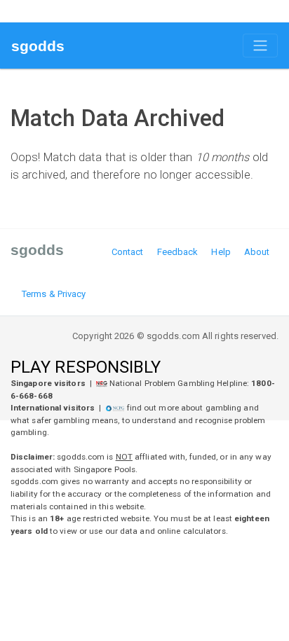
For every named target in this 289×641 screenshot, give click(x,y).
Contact (128, 252)
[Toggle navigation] (260, 45)
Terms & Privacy (54, 294)
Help (220, 252)
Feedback (178, 252)
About (257, 252)
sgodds (38, 46)
